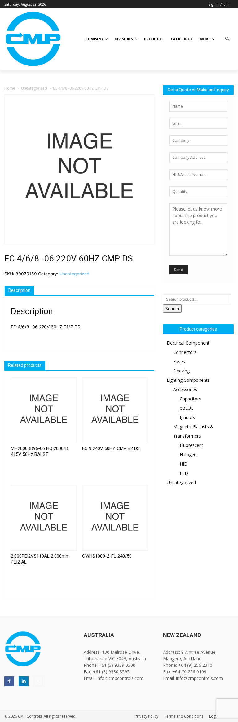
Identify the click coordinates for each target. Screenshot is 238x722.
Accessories (185, 389)
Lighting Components (188, 380)
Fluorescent (191, 445)
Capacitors (190, 399)
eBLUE (186, 408)
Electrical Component (188, 343)
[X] (38, 681)
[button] (227, 39)
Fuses (179, 361)
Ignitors (187, 417)
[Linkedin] (24, 681)
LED (184, 473)
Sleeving (181, 371)
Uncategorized (34, 88)
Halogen (188, 454)
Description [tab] (19, 290)
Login (214, 716)
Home (9, 88)
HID (183, 464)
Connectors (184, 352)
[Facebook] (9, 681)
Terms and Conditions (183, 716)
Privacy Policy (146, 716)
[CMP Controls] (27, 39)
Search (172, 308)
